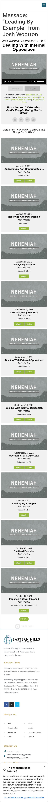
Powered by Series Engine (24, 626)
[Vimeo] (17, 704)
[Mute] (35, 81)
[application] (24, 81)
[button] (44, 5)
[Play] (5, 81)
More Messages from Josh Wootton (24, 98)
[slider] (41, 81)
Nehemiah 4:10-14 (34, 95)
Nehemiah (22, 97)
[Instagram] (11, 704)
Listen (33, 89)
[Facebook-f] (6, 704)
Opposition (33, 97)
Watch (16, 89)
